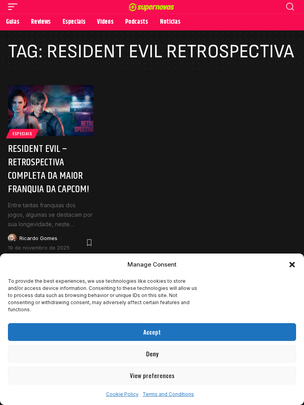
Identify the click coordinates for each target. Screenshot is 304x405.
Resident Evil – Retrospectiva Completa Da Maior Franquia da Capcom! (48, 169)
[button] (292, 265)
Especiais (22, 133)
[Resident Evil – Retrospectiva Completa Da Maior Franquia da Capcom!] (50, 110)
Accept (152, 331)
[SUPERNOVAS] (152, 6)
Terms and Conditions (168, 394)
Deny (152, 353)
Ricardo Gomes (38, 238)
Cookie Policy (122, 394)
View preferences (152, 375)
